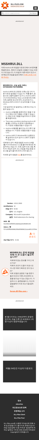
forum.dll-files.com (18, 291)
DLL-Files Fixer (19, 418)
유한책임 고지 (19, 411)
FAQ (19, 155)
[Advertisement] (19, 41)
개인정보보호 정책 (19, 407)
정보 (19, 400)
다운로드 (32, 235)
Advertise (19, 404)
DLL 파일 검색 (33, 13)
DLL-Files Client (19, 414)
